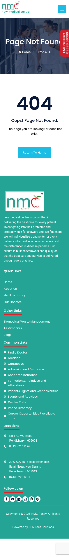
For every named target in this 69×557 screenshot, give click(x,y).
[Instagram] (25, 499)
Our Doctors (13, 302)
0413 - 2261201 (19, 477)
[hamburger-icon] (62, 9)
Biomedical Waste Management (27, 321)
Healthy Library (15, 295)
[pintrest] (31, 499)
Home (26, 52)
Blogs (7, 335)
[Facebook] (6, 499)
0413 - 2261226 (19, 446)
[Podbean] (37, 499)
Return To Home (34, 152)
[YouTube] (12, 499)
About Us (10, 289)
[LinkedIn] (19, 499)
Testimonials (13, 328)
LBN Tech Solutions (41, 527)
